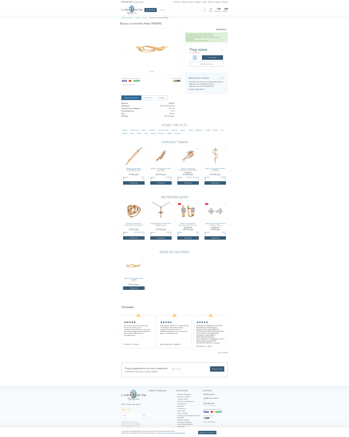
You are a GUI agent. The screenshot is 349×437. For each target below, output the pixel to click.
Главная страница (126, 17)
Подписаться (217, 369)
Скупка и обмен (182, 399)
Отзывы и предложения (185, 401)
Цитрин (182, 130)
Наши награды (182, 413)
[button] (124, 51)
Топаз (146, 133)
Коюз (172, 111)
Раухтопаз (199, 130)
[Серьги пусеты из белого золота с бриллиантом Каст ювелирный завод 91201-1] (215, 212)
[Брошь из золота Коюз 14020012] (134, 266)
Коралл (144, 130)
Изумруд (153, 133)
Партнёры (181, 411)
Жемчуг (139, 133)
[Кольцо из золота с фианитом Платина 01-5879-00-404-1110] (134, 212)
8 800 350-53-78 (127, 2)
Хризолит (152, 130)
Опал (222, 130)
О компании (176, 2)
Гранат (190, 130)
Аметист (174, 130)
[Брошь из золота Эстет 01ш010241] (215, 157)
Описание (148, 98)
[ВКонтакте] (123, 409)
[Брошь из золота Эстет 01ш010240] (161, 157)
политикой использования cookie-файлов (171, 433)
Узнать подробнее (196, 89)
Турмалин (177, 133)
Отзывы (204, 2)
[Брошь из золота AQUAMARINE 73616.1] (134, 157)
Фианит (161, 133)
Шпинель (125, 130)
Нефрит (124, 133)
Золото (207, 130)
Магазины (198, 2)
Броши (145, 17)
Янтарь (215, 130)
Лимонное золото (163, 130)
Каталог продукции (184, 394)
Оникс (132, 133)
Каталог (137, 17)
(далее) (216, 343)
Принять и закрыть (207, 432)
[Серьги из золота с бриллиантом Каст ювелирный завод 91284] (188, 212)
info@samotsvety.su (210, 398)
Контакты (224, 2)
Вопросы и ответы (214, 2)
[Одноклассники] (129, 409)
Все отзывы (223, 352)
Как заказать (181, 403)
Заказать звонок (209, 394)
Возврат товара (183, 420)
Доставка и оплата (187, 2)
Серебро (169, 133)
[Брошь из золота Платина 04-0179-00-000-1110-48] (188, 157)
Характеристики (131, 98)
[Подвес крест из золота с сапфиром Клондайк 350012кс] (161, 212)
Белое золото (135, 130)
